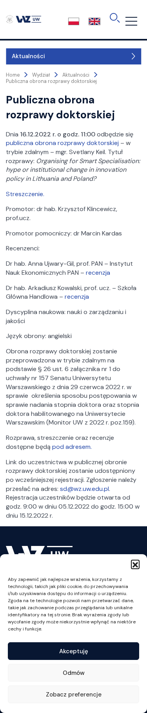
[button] (135, 564)
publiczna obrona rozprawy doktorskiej (62, 143)
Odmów (74, 673)
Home (13, 75)
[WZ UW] (23, 18)
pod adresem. (72, 447)
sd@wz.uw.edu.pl (84, 489)
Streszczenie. (25, 194)
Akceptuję (73, 651)
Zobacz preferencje (74, 694)
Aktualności (28, 56)
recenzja (98, 272)
